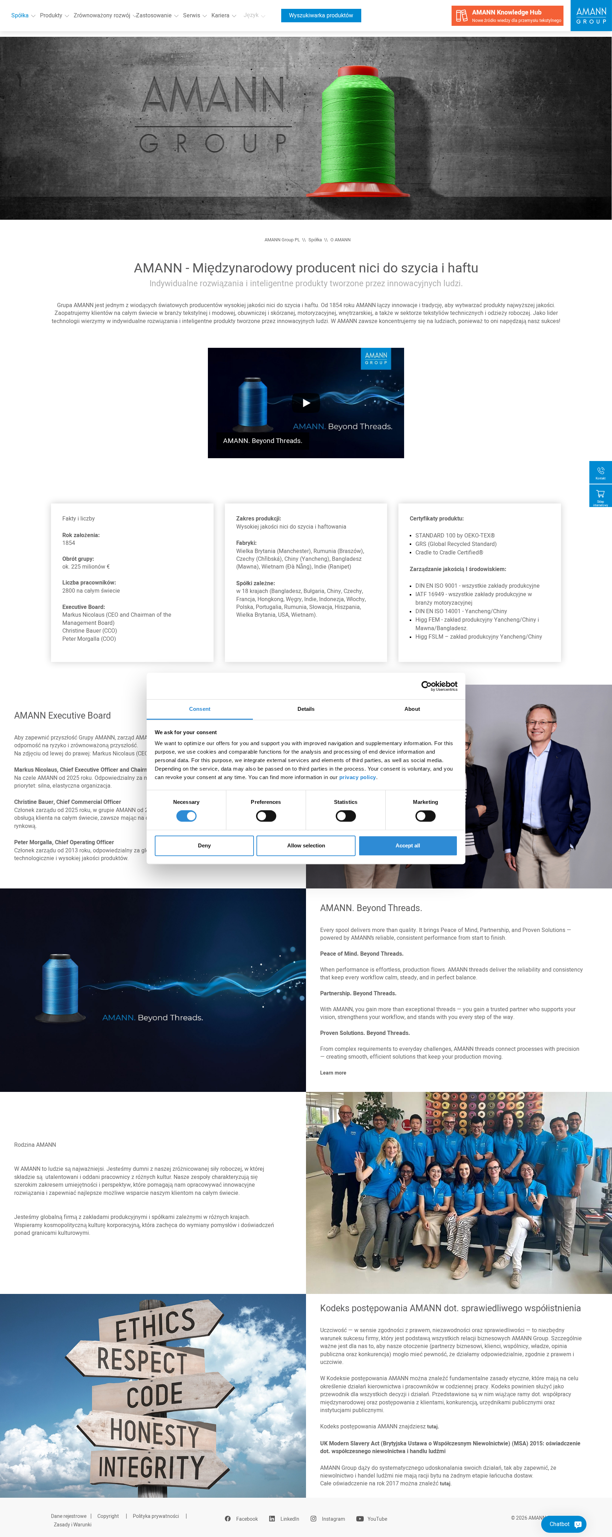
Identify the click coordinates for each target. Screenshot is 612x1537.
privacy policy (357, 777)
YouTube (377, 1519)
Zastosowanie (154, 15)
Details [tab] (306, 709)
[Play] (306, 403)
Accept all (408, 845)
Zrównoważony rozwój (102, 15)
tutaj (445, 1483)
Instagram (333, 1519)
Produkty (51, 15)
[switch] (266, 816)
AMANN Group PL (282, 240)
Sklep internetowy (600, 503)
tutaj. (433, 1426)
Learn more (333, 1073)
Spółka (20, 15)
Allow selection (306, 845)
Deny (204, 845)
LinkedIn (289, 1519)
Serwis (191, 15)
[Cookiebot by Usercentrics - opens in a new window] (427, 686)
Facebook (247, 1519)
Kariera (220, 15)
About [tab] (412, 709)
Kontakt (601, 478)
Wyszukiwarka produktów (321, 15)
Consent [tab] (199, 709)
